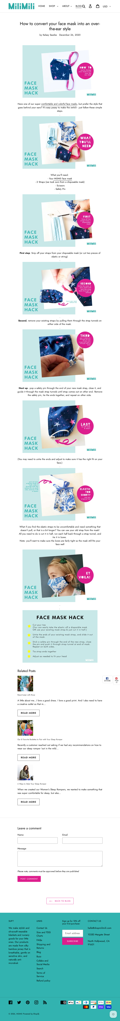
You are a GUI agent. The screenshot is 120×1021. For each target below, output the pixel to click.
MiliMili (19, 1013)
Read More (28, 713)
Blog (39, 952)
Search (40, 968)
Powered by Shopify (31, 1013)
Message (22, 848)
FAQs (39, 940)
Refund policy (43, 980)
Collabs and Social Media (43, 962)
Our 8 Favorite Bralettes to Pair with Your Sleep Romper (40, 739)
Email (65, 835)
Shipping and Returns (43, 946)
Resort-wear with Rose (26, 694)
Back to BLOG (62, 900)
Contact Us (42, 928)
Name (21, 835)
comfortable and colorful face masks (59, 104)
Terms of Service (41, 974)
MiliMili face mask (62, 178)
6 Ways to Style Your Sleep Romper (32, 783)
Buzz (39, 956)
